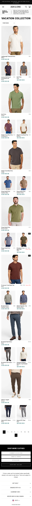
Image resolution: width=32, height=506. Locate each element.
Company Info (15, 492)
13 (28, 432)
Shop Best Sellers (16, 464)
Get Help (15, 483)
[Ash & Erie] (16, 7)
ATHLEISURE (16, 460)
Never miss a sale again (15, 496)
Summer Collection (16, 453)
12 (25, 432)
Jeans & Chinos (16, 456)
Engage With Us (15, 487)
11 (21, 432)
